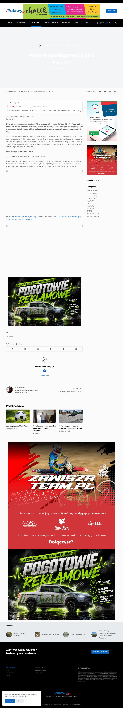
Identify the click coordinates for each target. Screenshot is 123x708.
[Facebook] (107, 23)
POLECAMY (91, 208)
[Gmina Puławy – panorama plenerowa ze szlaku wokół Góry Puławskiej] (94, 634)
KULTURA (90, 201)
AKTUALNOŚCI (35, 23)
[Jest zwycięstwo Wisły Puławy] (18, 416)
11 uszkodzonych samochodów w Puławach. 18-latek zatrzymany (44, 428)
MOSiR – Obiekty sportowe (20, 634)
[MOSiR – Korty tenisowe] (37, 634)
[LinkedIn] (115, 91)
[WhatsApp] (63, 349)
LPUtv (89, 203)
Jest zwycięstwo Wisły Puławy (17, 426)
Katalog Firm (20, 23)
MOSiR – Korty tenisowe (50, 634)
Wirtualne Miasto (93, 216)
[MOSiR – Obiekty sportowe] (9, 634)
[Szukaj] (110, 23)
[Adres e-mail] (76, 349)
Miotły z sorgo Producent (85, 672)
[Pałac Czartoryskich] (66, 634)
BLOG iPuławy (92, 196)
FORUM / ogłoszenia (51, 23)
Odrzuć (20, 701)
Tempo (24, 106)
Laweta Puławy (107, 678)
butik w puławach (100, 673)
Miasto (76, 23)
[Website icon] (44, 370)
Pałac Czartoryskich (78, 634)
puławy (10, 336)
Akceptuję (10, 701)
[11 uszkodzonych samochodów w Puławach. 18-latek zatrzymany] (44, 416)
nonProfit (90, 206)
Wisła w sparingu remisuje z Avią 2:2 (25, 217)
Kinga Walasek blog (98, 672)
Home (10, 23)
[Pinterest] (110, 91)
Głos (34, 106)
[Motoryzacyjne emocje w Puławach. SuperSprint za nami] (71, 416)
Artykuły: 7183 (44, 375)
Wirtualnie (66, 23)
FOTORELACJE (92, 198)
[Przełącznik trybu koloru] (116, 23)
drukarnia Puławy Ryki (96, 678)
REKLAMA (111, 11)
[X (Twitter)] (105, 91)
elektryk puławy (91, 673)
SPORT (89, 211)
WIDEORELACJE (93, 214)
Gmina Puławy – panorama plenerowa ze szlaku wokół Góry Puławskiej (107, 634)
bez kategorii (92, 193)
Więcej (87, 23)
